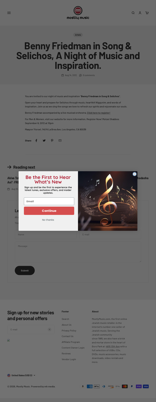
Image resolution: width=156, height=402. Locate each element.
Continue (49, 211)
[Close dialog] (134, 174)
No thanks (48, 220)
